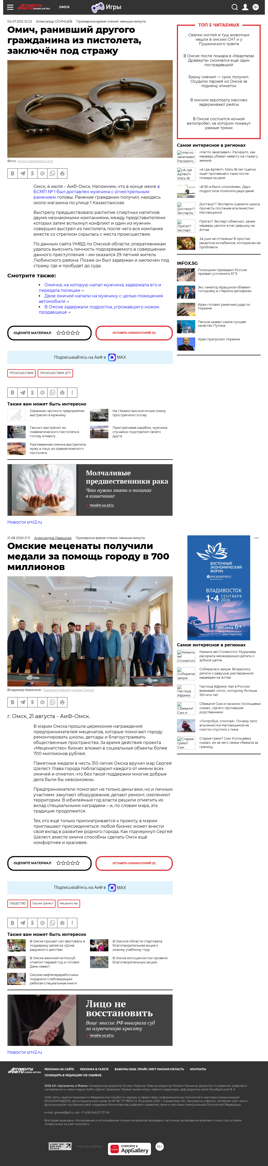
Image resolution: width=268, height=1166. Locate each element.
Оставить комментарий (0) (134, 333)
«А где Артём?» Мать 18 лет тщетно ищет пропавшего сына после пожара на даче (227, 173)
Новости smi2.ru (24, 522)
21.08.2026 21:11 (18, 538)
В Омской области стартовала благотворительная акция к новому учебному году (137, 945)
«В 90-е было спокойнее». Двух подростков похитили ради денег (227, 189)
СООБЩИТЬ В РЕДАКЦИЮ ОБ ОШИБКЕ (73, 1075)
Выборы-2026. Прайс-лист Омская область (149, 1069)
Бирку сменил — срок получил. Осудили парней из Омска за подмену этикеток (218, 81)
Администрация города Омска (68, 690)
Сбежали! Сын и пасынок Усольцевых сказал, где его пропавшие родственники (230, 708)
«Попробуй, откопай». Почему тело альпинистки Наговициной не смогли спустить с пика (228, 725)
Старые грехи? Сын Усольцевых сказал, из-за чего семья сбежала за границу (228, 742)
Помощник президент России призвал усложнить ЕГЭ (222, 272)
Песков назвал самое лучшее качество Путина (222, 324)
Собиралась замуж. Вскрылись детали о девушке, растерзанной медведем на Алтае (226, 673)
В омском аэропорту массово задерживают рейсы (218, 102)
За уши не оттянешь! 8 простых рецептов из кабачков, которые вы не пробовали (229, 243)
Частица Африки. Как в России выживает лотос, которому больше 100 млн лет (228, 690)
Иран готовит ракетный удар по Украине (224, 306)
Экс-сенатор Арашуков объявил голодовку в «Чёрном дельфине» (225, 289)
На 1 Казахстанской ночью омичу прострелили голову (139, 413)
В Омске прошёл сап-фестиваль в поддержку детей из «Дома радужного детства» (57, 945)
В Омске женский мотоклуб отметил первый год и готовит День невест (55, 962)
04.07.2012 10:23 (19, 21)
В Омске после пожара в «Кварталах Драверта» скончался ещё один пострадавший (218, 60)
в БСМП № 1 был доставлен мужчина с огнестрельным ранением (97, 192)
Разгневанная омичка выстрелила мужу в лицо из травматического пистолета (58, 448)
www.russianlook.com (35, 161)
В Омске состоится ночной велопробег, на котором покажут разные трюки (219, 123)
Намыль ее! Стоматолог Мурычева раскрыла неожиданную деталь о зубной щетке (227, 656)
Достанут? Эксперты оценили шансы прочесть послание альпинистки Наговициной (229, 208)
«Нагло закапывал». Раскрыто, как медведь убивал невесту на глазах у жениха (228, 156)
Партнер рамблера (89, 1146)
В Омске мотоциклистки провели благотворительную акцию (140, 960)
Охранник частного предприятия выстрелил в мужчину (57, 413)
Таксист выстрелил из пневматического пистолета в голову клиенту (54, 432)
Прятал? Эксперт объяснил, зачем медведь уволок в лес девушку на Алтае (227, 225)
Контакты (198, 1069)
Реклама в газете (94, 1069)
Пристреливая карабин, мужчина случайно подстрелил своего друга (140, 432)
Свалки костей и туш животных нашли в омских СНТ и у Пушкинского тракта (218, 39)
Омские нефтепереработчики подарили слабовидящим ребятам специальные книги (54, 979)
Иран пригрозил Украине (219, 339)
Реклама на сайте (59, 1069)
